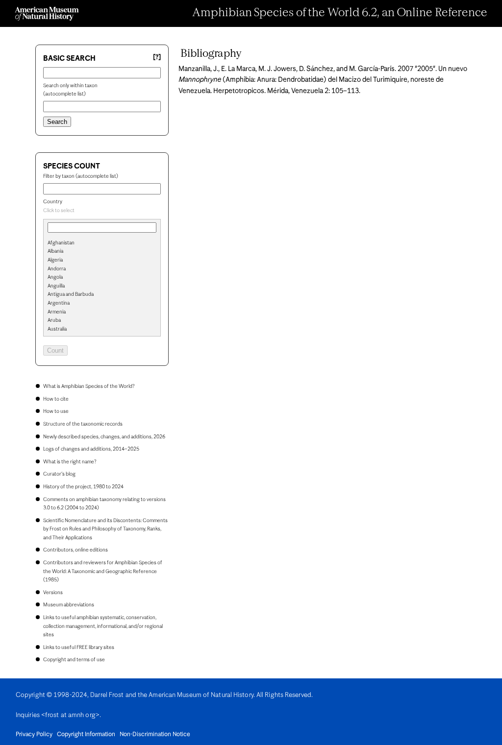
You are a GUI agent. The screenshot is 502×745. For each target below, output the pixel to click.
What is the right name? (69, 461)
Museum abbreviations (68, 604)
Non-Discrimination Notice (155, 735)
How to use (56, 411)
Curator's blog (59, 474)
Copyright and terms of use (74, 659)
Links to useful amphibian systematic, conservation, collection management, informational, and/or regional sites (103, 626)
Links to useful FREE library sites (78, 647)
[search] (102, 259)
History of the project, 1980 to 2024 (83, 486)
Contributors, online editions (75, 550)
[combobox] (102, 211)
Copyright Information (86, 735)
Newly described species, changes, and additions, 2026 (104, 436)
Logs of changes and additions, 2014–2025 (91, 449)
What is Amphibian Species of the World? (88, 386)
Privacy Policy (34, 735)
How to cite (56, 399)
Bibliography (211, 54)
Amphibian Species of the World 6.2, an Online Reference (339, 13)
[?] (157, 57)
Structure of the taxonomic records (83, 424)
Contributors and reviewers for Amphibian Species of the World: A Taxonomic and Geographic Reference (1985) (102, 571)
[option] (106, 243)
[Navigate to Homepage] (47, 13)
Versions (53, 592)
